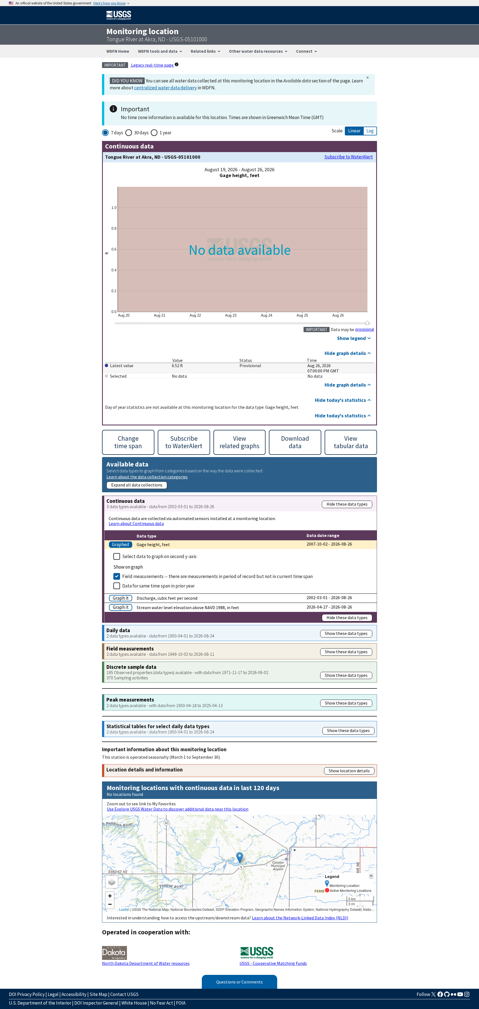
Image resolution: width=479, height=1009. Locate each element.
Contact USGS (124, 994)
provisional (364, 329)
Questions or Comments (239, 982)
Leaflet (124, 909)
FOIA (180, 1003)
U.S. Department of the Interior (40, 1003)
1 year (165, 133)
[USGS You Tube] (460, 996)
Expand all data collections (136, 485)
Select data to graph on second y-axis (159, 556)
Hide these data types (347, 504)
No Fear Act (161, 1003)
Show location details (349, 770)
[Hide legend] (371, 876)
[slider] (367, 323)
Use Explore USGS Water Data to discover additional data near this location (177, 809)
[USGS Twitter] (433, 996)
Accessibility (74, 994)
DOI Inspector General (96, 1003)
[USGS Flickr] (453, 996)
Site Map (98, 994)
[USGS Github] (447, 996)
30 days (141, 133)
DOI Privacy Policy (27, 994)
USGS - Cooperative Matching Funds (273, 963)
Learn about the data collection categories (147, 476)
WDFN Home (117, 51)
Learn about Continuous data (136, 523)
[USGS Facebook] (440, 996)
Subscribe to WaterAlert (348, 157)
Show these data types (346, 633)
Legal (53, 994)
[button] (239, 857)
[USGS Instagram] (466, 996)
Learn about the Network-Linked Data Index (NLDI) (300, 917)
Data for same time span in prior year (158, 586)
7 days (117, 133)
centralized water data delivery (165, 88)
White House (134, 1003)
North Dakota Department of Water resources (146, 963)
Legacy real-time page (152, 65)
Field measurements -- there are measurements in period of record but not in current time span (217, 576)
